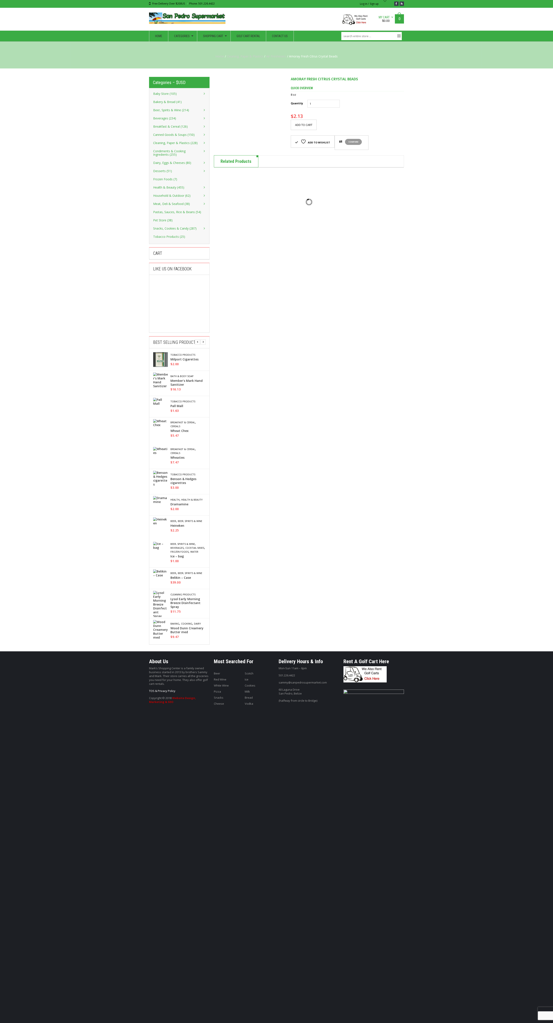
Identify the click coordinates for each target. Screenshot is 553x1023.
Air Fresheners (276, 56)
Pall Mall (176, 406)
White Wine (221, 685)
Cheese (219, 704)
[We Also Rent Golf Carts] (356, 21)
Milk (247, 691)
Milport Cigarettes (184, 359)
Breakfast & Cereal (182, 422)
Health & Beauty (192, 499)
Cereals (175, 426)
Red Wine (220, 679)
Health (175, 499)
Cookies (250, 685)
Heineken (177, 526)
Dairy (197, 623)
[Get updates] (402, 4)
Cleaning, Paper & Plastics (245, 56)
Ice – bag (177, 556)
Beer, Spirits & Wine (190, 521)
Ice (246, 679)
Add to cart (303, 125)
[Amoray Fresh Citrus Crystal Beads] (249, 112)
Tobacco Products (182, 354)
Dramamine (179, 504)
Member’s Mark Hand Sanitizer (186, 383)
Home (219, 56)
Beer (173, 521)
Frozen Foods (179, 551)
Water (194, 551)
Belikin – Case (180, 578)
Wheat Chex (179, 431)
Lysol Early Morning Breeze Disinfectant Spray (185, 603)
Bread (249, 697)
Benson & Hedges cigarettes (183, 481)
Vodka (249, 704)
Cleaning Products (182, 594)
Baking (174, 623)
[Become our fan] (396, 4)
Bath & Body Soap (182, 376)
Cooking (186, 623)
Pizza (217, 691)
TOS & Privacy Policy (162, 691)
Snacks (218, 697)
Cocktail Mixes (194, 547)
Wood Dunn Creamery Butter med (186, 630)
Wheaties (177, 458)
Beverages (177, 547)
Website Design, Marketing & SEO (172, 700)
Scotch (249, 673)
